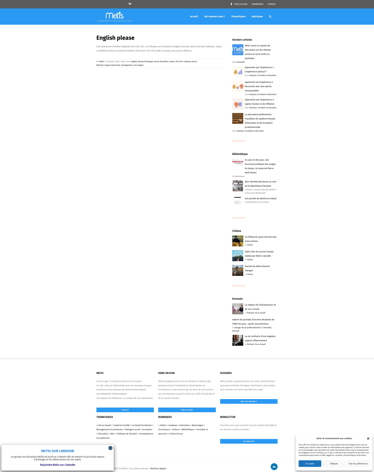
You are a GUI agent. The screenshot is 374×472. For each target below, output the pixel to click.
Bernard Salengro (145, 61)
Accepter (310, 463)
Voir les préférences (358, 463)
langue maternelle (112, 65)
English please (115, 37)
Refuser (334, 463)
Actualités (241, 62)
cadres (172, 61)
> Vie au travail (103, 425)
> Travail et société (120, 425)
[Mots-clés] (270, 16)
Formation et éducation (267, 75)
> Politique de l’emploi (126, 433)
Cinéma (250, 245)
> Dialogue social (131, 429)
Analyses (253, 75)
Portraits (250, 313)
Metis (102, 61)
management (127, 65)
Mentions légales (158, 468)
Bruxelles (164, 61)
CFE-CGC (179, 61)
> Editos (162, 425)
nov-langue (138, 65)
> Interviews (183, 425)
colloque (187, 61)
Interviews (267, 328)
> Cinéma (174, 429)
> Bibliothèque (187, 429)
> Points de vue (175, 433)
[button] (368, 438)
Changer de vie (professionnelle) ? (248, 328)
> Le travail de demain (141, 425)
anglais (134, 61)
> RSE (111, 433)
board (156, 61)
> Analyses (172, 425)
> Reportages (196, 425)
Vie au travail (260, 313)
